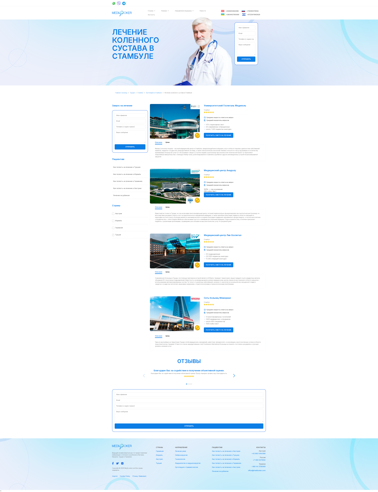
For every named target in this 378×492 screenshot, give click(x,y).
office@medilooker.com (256, 470)
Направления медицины (183, 11)
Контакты (151, 15)
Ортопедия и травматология (186, 467)
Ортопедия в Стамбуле (154, 93)
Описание (158, 142)
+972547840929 (253, 15)
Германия (119, 228)
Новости (203, 11)
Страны (150, 11)
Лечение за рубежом (121, 195)
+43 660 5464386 (258, 453)
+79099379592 (253, 11)
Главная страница (121, 93)
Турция (132, 93)
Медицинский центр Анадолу (220, 170)
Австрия (118, 213)
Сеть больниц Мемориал (217, 298)
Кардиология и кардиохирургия (187, 463)
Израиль (118, 221)
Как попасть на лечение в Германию (127, 181)
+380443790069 (232, 15)
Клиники (164, 11)
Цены (168, 142)
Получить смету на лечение (218, 135)
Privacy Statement (139, 476)
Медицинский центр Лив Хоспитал (222, 235)
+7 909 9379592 (259, 460)
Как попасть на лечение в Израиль (127, 174)
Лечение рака (180, 451)
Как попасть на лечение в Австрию (127, 188)
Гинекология (180, 459)
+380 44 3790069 (258, 466)
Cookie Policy (125, 476)
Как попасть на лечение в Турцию (126, 167)
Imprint (114, 476)
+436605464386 (232, 11)
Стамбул (140, 93)
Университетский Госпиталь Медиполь (225, 105)
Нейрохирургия (181, 455)
